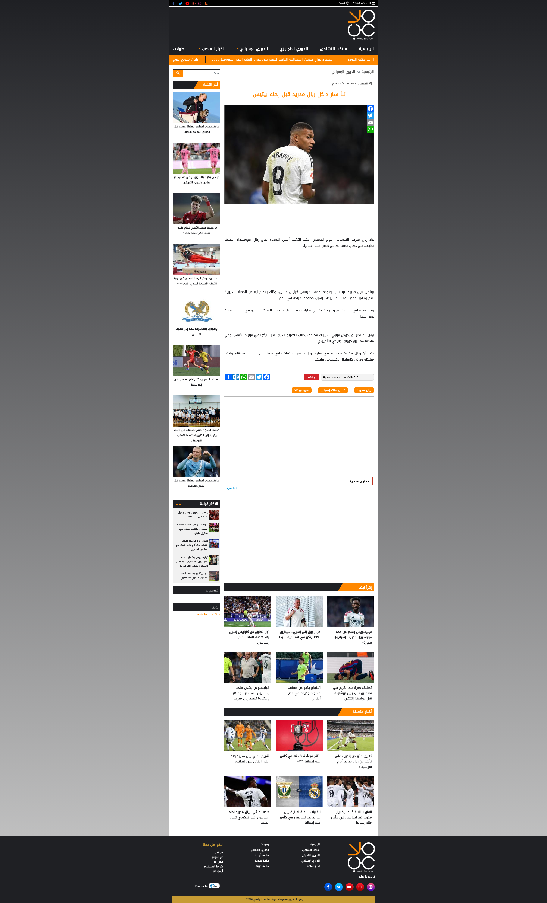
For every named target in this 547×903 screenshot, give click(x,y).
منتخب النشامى (333, 48)
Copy (311, 377)
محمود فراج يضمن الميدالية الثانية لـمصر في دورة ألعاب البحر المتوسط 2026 (342, 59)
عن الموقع (217, 857)
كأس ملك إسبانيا (333, 390)
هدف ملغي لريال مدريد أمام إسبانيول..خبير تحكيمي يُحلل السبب (249, 817)
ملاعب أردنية (262, 855)
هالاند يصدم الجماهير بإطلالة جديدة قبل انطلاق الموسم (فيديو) (196, 129)
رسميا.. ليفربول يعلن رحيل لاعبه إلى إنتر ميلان (193, 514)
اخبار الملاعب (313, 866)
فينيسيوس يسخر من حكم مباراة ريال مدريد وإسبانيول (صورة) (353, 637)
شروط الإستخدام (213, 866)
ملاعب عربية (262, 866)
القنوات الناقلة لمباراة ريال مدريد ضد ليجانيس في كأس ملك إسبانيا (351, 817)
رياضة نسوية (262, 861)
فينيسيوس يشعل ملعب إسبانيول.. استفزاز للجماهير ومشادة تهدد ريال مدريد (250, 693)
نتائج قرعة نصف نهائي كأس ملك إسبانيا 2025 (300, 758)
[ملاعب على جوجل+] (194, 3)
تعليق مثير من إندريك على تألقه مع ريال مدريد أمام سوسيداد (353, 761)
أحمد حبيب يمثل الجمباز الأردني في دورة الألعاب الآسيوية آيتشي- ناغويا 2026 (196, 281)
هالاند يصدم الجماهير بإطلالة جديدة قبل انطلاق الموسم (196, 483)
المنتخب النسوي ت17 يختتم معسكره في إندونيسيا (196, 382)
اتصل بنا (218, 862)
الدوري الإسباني (253, 48)
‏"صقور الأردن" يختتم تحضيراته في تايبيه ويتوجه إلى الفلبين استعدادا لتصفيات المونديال (196, 435)
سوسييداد (301, 390)
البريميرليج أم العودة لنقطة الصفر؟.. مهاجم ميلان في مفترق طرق (192, 529)
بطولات (265, 844)
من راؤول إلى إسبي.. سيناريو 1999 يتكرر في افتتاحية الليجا (300, 634)
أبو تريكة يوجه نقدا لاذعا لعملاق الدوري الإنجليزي (194, 575)
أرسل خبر (218, 871)
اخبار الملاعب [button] (212, 48)
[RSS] (206, 3)
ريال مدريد (327, 310)
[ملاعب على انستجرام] (200, 3)
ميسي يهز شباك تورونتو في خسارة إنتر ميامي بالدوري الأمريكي (196, 180)
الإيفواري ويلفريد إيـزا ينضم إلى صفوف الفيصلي (196, 331)
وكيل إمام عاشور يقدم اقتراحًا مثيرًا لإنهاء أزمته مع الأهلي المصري (192, 545)
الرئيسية (366, 48)
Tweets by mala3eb (207, 614)
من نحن (219, 852)
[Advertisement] (299, 259)
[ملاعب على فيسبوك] (174, 3)
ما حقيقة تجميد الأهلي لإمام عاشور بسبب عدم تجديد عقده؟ (196, 230)
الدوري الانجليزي (293, 48)
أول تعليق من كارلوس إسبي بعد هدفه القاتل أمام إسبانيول (249, 637)
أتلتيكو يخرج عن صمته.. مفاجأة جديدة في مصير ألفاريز (304, 693)
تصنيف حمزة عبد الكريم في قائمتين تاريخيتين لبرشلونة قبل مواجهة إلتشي (352, 693)
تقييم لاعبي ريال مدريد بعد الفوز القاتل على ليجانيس (250, 758)
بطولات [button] (179, 48)
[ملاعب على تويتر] (181, 3)
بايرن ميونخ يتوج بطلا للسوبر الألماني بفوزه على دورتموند (223, 59)
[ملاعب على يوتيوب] (187, 3)
